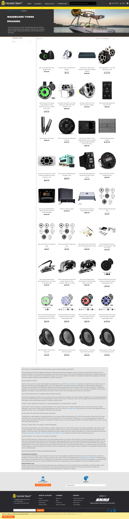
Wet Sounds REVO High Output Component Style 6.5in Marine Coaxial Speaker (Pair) (66, 316)
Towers (40, 498)
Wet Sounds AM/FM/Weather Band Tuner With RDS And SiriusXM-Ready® (46, 210)
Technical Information (78, 498)
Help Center (76, 502)
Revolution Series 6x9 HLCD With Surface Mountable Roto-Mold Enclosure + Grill (46, 175)
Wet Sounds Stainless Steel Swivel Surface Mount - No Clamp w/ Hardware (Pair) (46, 281)
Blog (57, 500)
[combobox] (83, 3)
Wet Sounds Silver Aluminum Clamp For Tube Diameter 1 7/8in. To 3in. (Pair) (107, 246)
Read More (11, 34)
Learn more (78, 514)
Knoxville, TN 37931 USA (22, 503)
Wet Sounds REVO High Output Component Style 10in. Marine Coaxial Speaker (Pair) (107, 316)
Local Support (76, 504)
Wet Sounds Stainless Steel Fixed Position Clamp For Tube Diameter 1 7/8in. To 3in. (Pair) (66, 281)
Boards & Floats (43, 504)
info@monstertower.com (22, 499)
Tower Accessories (16, 10)
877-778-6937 (18, 501)
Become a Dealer (60, 504)
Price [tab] (13, 41)
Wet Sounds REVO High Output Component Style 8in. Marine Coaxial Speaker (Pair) (87, 316)
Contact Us (59, 502)
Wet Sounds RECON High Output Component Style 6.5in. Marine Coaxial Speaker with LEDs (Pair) (47, 316)
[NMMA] (102, 503)
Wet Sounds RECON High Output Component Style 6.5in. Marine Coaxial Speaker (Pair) (107, 281)
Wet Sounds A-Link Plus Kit (47, 138)
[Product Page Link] (47, 55)
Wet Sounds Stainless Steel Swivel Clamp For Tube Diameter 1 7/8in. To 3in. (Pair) (87, 281)
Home (8, 10)
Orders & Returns (77, 500)
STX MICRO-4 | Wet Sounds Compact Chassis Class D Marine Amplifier (87, 69)
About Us (58, 498)
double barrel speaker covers (55, 433)
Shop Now (78, 7)
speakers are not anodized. (88, 457)
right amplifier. (72, 384)
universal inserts (72, 408)
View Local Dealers (43, 485)
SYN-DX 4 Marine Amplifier (67, 209)
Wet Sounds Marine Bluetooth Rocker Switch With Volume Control (87, 175)
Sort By (98, 38)
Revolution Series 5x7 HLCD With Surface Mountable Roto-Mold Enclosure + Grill (67, 104)
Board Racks (42, 502)
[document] (64, 515)
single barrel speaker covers (36, 433)
